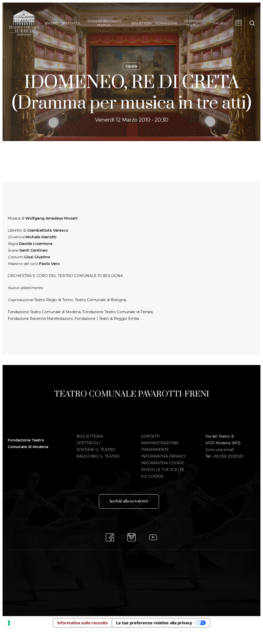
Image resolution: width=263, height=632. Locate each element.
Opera (131, 66)
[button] (128, 501)
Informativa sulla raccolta (82, 622)
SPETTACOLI (88, 443)
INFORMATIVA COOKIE (162, 463)
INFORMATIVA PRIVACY (163, 456)
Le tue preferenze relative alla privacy (154, 622)
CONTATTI (150, 436)
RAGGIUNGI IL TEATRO (98, 456)
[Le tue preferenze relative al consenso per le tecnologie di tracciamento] (9, 623)
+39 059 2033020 (227, 456)
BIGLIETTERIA (90, 436)
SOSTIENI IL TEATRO (96, 449)
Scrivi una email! (219, 449)
